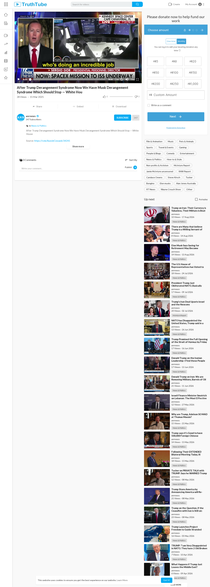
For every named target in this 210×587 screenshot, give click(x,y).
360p (131, 72)
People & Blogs (153, 153)
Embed (80, 106)
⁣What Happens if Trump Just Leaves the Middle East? (186, 565)
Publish (129, 167)
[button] (195, 4)
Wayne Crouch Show (171, 189)
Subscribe (123, 117)
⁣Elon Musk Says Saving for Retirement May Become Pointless (185, 248)
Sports (149, 147)
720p (132, 79)
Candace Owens (154, 177)
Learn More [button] (122, 580)
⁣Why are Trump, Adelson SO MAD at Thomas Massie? (189, 415)
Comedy (170, 153)
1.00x (117, 79)
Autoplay (203, 199)
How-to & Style (174, 159)
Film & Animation (154, 141)
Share (39, 106)
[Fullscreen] (137, 79)
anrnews (31, 116)
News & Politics (153, 159)
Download (121, 106)
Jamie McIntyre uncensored (159, 171)
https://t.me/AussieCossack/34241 (52, 140)
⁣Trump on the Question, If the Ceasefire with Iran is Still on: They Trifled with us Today (187, 511)
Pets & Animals (186, 141)
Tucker (189, 177)
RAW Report (185, 171)
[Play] (18, 79)
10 (121, 79)
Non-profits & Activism (157, 165)
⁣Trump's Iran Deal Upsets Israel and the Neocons (187, 303)
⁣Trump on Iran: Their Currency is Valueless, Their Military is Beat (188, 209)
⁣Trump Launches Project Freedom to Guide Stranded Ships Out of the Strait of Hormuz (189, 529)
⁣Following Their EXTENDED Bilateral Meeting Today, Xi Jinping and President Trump (186, 454)
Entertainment (187, 153)
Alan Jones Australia (186, 183)
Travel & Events (166, 147)
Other (189, 189)
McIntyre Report (182, 165)
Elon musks (165, 183)
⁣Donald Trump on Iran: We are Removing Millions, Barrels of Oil (188, 378)
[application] (78, 47)
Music (171, 141)
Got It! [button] (166, 580)
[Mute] (127, 79)
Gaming (182, 147)
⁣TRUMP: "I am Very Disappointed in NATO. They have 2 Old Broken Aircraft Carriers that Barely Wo (189, 548)
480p (131, 67)
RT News (150, 189)
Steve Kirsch (174, 177)
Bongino (150, 183)
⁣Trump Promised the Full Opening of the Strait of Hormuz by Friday (189, 340)
